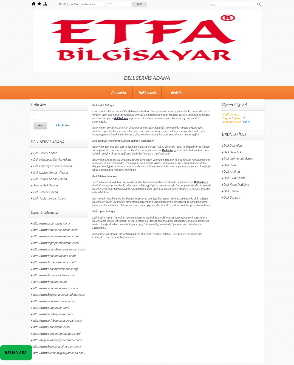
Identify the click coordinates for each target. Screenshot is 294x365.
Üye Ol (62, 4)
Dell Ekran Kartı (234, 178)
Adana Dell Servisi (45, 185)
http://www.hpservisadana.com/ (54, 275)
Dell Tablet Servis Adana (49, 198)
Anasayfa (118, 92)
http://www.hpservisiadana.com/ (54, 262)
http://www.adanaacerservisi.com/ (55, 288)
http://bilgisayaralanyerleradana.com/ (57, 340)
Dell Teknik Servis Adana (50, 179)
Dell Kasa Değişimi (236, 184)
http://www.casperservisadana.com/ (57, 333)
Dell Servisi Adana (45, 192)
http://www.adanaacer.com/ (51, 307)
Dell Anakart (232, 171)
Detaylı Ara (62, 125)
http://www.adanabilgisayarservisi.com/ (59, 249)
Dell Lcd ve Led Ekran (238, 158)
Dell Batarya (232, 197)
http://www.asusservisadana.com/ (55, 230)
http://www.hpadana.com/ (50, 282)
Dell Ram (230, 165)
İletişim (176, 92)
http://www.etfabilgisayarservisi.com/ (57, 320)
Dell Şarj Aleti (233, 145)
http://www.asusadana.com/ (51, 327)
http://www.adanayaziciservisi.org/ (56, 269)
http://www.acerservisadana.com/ (55, 301)
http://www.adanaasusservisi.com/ (56, 236)
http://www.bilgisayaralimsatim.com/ (57, 346)
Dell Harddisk (232, 152)
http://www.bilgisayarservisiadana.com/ (59, 294)
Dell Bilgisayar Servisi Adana (52, 166)
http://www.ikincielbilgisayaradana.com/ (59, 353)
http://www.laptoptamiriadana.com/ (56, 243)
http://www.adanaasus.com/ (51, 223)
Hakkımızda (148, 92)
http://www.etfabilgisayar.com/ (53, 314)
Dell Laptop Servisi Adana (50, 172)
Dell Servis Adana (45, 153)
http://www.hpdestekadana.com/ (54, 256)
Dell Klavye (231, 191)
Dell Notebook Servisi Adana (52, 159)
